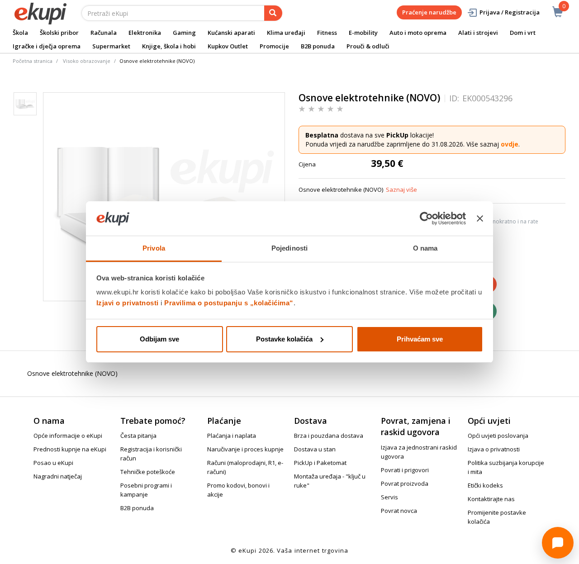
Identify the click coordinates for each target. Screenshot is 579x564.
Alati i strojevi (478, 32)
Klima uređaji (286, 32)
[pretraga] (273, 13)
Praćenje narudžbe (429, 12)
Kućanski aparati (231, 32)
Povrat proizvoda (404, 483)
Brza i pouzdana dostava (328, 435)
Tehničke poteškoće (147, 472)
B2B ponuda (318, 46)
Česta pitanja (138, 435)
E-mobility (363, 32)
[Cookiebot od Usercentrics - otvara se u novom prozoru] (426, 218)
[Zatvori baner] (480, 218)
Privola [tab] (153, 248)
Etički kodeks (485, 485)
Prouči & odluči (367, 46)
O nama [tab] (425, 248)
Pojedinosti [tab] (289, 248)
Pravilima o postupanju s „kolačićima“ (229, 303)
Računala (103, 32)
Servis (389, 497)
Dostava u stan (315, 449)
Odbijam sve (159, 339)
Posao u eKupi (53, 463)
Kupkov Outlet (228, 46)
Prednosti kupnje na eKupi (69, 449)
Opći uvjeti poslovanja (498, 435)
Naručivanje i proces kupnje (245, 449)
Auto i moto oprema (417, 32)
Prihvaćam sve (420, 339)
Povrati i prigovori (405, 470)
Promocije (274, 46)
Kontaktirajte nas (491, 499)
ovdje (509, 144)
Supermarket (111, 46)
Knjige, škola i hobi (169, 46)
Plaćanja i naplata (231, 435)
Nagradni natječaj (57, 476)
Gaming (184, 32)
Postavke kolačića (284, 339)
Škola (20, 32)
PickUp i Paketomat (320, 463)
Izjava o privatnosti (494, 449)
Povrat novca (399, 511)
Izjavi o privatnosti (127, 303)
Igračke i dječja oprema (47, 46)
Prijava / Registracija (509, 12)
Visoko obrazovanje (86, 60)
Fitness (327, 32)
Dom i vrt (523, 32)
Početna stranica (32, 60)
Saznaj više (401, 189)
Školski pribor (59, 32)
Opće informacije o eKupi (67, 435)
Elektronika (144, 32)
